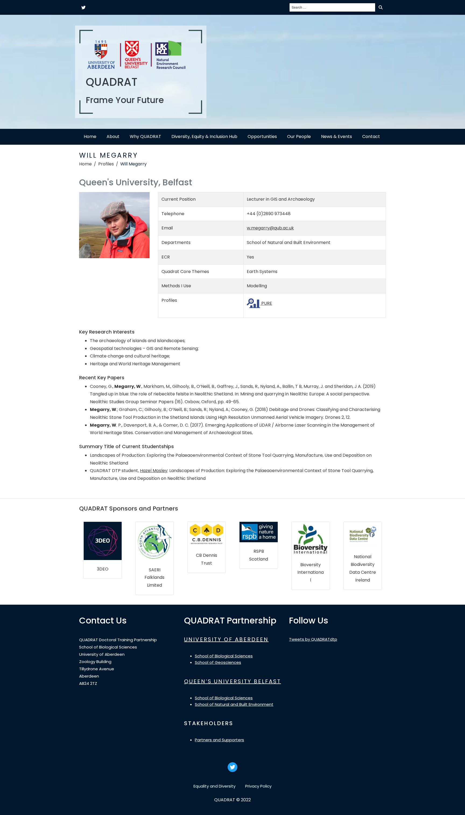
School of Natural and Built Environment (234, 704)
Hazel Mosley (153, 470)
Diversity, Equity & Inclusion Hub (204, 136)
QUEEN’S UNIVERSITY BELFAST (232, 681)
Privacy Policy (258, 786)
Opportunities (262, 136)
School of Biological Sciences (224, 656)
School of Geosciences (218, 662)
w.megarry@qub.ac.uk (270, 228)
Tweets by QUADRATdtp (313, 639)
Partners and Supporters (219, 740)
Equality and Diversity (214, 786)
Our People (299, 136)
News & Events (336, 136)
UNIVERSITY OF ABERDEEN (226, 639)
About (113, 136)
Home (90, 136)
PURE (266, 303)
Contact (371, 136)
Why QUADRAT (145, 136)
